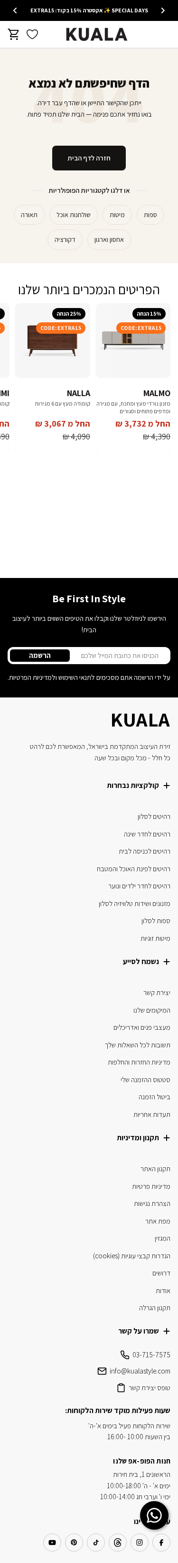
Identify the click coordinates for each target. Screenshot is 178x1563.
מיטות (117, 214)
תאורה (29, 214)
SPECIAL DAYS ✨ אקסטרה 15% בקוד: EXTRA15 (89, 10)
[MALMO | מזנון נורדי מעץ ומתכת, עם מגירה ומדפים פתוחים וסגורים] (133, 340)
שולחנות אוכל (73, 214)
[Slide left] (163, 10)
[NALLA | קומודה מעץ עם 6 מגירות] (52, 340)
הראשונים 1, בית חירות (141, 1474)
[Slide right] (15, 10)
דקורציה (65, 239)
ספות (150, 214)
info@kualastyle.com (140, 1370)
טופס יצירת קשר (149, 1387)
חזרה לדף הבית (89, 157)
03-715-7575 (151, 1354)
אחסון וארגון (109, 239)
